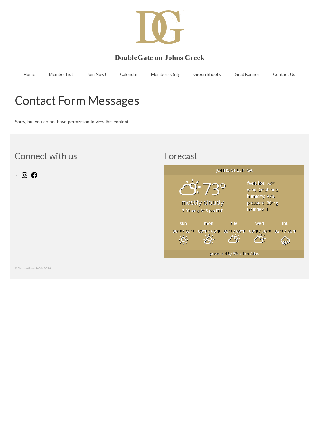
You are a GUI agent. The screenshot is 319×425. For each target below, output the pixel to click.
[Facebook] (34, 174)
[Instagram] (24, 174)
